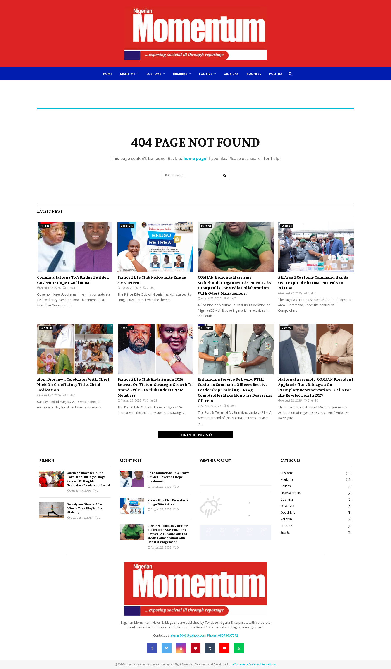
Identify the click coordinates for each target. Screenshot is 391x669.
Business (180, 74)
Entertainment (290, 493)
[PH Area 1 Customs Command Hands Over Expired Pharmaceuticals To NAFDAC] (316, 247)
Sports (285, 532)
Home (107, 74)
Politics (205, 74)
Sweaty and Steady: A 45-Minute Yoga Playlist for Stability (84, 508)
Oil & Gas (231, 74)
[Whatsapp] (239, 648)
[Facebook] (152, 648)
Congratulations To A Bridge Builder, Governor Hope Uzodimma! (73, 279)
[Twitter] (167, 648)
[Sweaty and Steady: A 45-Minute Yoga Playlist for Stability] (51, 510)
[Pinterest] (195, 648)
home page (195, 158)
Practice (286, 526)
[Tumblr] (210, 648)
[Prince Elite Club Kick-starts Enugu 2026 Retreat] (155, 247)
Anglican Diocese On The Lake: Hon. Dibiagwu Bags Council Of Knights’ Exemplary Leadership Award (88, 479)
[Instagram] (181, 648)
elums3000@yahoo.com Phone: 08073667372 (204, 635)
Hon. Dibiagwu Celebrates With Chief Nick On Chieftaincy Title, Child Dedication (73, 384)
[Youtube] (224, 648)
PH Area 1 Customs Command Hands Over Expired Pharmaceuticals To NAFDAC (313, 282)
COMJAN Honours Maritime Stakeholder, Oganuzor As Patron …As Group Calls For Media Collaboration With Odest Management (234, 284)
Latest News (50, 211)
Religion (286, 519)
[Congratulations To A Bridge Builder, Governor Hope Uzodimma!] (75, 247)
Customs (153, 74)
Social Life (127, 225)
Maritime (127, 74)
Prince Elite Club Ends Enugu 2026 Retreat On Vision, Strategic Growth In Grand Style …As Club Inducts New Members (155, 387)
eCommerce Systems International (254, 664)
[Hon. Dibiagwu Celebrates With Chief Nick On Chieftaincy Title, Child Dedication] (75, 349)
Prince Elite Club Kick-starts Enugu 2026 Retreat (168, 502)
